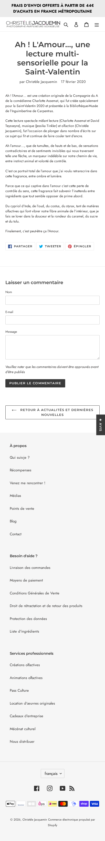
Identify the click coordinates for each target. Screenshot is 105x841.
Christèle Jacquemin (34, 819)
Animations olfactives (26, 677)
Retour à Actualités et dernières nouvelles (56, 412)
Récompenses (20, 470)
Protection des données (28, 618)
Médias (15, 495)
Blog (13, 521)
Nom (8, 292)
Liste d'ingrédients (24, 631)
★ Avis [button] (101, 424)
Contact (15, 534)
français (51, 773)
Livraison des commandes (30, 567)
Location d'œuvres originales (32, 703)
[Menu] (97, 24)
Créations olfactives (25, 665)
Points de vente (22, 508)
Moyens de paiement (26, 580)
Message (11, 331)
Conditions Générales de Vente (34, 593)
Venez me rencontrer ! (27, 483)
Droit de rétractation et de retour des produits (46, 605)
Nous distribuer (22, 741)
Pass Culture (19, 690)
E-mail (9, 312)
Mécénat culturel (22, 729)
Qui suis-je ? (20, 457)
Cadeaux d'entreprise (26, 716)
